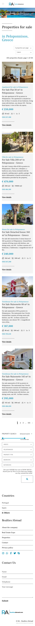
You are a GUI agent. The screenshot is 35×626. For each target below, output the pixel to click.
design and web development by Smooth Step (24, 623)
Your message (7, 587)
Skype (19, 553)
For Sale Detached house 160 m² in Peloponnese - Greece (16, 233)
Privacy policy (7, 548)
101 (29, 423)
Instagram (3, 553)
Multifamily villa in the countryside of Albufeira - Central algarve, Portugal (26, 15)
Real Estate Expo (8, 532)
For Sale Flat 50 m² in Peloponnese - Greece (15, 90)
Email (4, 577)
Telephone (6, 582)
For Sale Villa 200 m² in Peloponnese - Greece (13, 160)
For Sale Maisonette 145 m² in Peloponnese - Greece (16, 377)
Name (4, 572)
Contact (5, 543)
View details (6, 125)
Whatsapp (7, 553)
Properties (6, 537)
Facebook (11, 553)
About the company (10, 527)
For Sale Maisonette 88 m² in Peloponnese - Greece (16, 305)
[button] (3, 3)
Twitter (15, 553)
